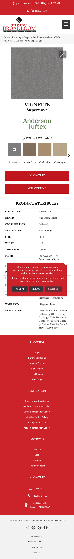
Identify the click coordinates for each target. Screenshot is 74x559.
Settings (53, 289)
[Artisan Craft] (29, 149)
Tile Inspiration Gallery (37, 422)
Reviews (37, 460)
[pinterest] (33, 528)
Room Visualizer (37, 466)
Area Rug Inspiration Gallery (37, 428)
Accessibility (36, 536)
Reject (36, 289)
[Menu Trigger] (66, 24)
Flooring (16, 37)
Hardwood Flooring (37, 358)
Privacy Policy (36, 547)
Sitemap (36, 553)
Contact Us (37, 176)
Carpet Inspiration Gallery (37, 401)
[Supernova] (14, 149)
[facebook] (45, 528)
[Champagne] (59, 149)
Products (37, 37)
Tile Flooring (37, 374)
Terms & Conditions (36, 542)
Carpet (26, 37)
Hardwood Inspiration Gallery (37, 406)
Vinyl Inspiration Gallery (37, 417)
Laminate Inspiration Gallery (37, 412)
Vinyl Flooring (37, 369)
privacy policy (36, 278)
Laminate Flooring (37, 363)
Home (6, 37)
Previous (5, 150)
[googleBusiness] (39, 528)
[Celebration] (44, 149)
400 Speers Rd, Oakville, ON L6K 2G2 (38, 3)
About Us (37, 449)
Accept (20, 289)
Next (68, 150)
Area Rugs (37, 379)
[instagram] (27, 528)
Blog (37, 455)
